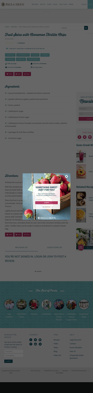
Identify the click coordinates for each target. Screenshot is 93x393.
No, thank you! (46, 207)
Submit (46, 203)
